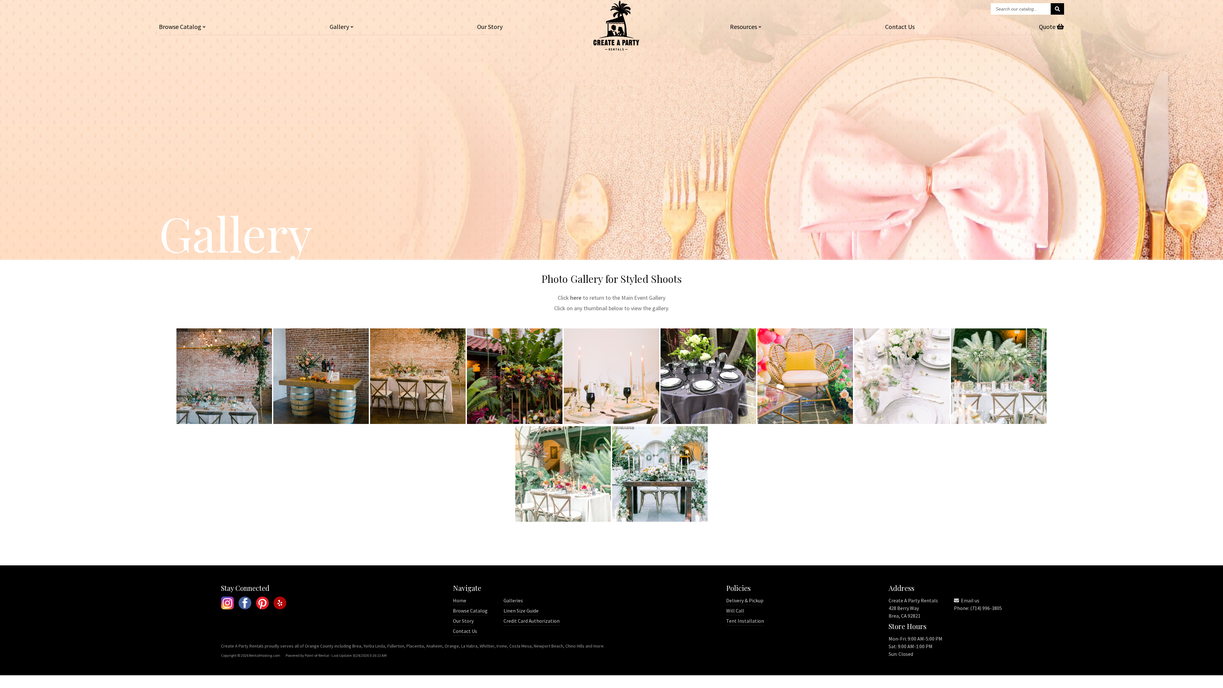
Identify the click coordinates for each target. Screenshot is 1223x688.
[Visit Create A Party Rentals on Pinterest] (262, 604)
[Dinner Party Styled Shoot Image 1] (611, 422)
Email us (969, 600)
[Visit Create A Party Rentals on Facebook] (245, 604)
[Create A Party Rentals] (616, 49)
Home (459, 600)
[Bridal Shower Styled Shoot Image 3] (321, 422)
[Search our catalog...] (1057, 9)
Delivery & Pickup (744, 600)
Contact (900, 27)
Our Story (490, 27)
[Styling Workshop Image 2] (805, 422)
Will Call (735, 610)
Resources (743, 27)
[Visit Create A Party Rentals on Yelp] (280, 604)
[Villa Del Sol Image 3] (999, 422)
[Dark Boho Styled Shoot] (514, 422)
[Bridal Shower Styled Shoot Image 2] (224, 422)
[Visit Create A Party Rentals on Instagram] (227, 604)
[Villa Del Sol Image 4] (563, 519)
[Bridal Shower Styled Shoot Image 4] (418, 422)
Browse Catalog (470, 610)
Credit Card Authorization (532, 621)
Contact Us (465, 631)
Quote (1048, 27)
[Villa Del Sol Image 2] (902, 422)
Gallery (339, 27)
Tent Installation (745, 621)
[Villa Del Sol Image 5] (660, 519)
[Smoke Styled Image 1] (708, 422)
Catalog (180, 27)
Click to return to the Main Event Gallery (611, 297)
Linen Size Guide (521, 610)
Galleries (513, 600)
